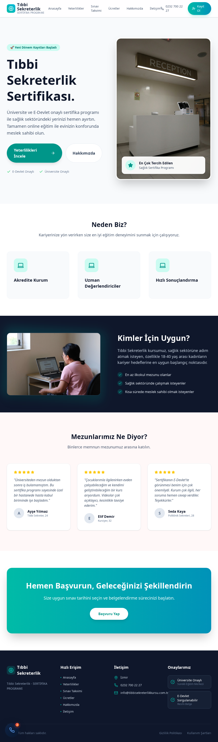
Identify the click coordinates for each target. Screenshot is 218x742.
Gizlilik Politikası (170, 733)
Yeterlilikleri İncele (25, 153)
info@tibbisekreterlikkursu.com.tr (144, 693)
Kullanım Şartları (199, 733)
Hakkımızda (135, 8)
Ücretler (114, 8)
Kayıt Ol (200, 8)
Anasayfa (54, 8)
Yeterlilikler (76, 8)
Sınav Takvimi (96, 8)
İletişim (155, 8)
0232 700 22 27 (131, 685)
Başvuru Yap (109, 613)
